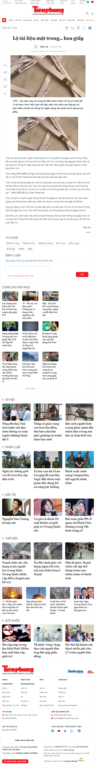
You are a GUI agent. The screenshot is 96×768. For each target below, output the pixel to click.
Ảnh (41, 680)
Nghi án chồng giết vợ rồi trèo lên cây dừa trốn (15, 475)
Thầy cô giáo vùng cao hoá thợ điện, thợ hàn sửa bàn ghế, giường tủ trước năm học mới (48, 431)
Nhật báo (25, 680)
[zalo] (73, 731)
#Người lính (29, 243)
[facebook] (87, 2)
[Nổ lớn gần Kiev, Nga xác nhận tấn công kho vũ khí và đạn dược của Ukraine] (12, 593)
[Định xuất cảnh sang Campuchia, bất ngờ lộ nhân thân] (79, 459)
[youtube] (92, 2)
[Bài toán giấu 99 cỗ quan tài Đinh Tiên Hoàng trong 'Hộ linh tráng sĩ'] (79, 507)
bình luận (84, 27)
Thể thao (80, 20)
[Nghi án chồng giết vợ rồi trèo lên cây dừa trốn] (16, 459)
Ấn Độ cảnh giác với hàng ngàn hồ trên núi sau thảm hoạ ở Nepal (47, 568)
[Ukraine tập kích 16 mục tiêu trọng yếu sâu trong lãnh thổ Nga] (30, 356)
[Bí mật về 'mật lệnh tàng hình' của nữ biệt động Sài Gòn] (50, 326)
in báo (78, 27)
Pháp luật (71, 20)
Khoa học (24, 701)
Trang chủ (4, 20)
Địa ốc (36, 20)
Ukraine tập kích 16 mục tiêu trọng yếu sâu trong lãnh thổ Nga (30, 369)
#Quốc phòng (45, 243)
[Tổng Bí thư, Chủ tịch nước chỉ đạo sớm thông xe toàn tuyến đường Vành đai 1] (16, 412)
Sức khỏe (45, 20)
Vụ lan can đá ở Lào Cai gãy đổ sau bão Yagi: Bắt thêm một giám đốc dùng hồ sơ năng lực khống (47, 479)
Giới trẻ (62, 20)
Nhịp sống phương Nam (67, 705)
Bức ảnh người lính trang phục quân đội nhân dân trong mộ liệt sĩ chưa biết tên (79, 429)
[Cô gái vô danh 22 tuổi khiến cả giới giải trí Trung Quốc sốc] (48, 507)
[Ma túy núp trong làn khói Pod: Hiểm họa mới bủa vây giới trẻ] (16, 633)
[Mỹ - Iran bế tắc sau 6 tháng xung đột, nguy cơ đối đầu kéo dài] (50, 296)
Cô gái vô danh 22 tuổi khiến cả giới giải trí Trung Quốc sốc (47, 525)
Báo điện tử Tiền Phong (48, 10)
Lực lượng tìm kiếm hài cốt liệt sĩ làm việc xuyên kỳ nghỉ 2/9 (9, 309)
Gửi (82, 274)
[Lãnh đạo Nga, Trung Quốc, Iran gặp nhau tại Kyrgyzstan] (84, 593)
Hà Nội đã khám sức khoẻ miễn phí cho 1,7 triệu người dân (79, 648)
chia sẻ (66, 27)
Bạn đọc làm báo (16, 761)
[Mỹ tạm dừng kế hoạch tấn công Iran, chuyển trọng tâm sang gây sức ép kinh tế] (50, 356)
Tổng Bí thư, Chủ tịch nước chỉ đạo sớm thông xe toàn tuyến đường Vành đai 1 (15, 431)
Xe (22, 697)
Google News (89, 27)
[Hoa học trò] (91, 672)
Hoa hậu (43, 701)
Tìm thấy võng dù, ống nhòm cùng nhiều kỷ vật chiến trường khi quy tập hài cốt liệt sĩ (10, 372)
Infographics (27, 684)
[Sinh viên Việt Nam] (76, 672)
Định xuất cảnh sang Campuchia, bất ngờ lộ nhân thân (77, 477)
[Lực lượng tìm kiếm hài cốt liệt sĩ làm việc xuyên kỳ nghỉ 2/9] (10, 296)
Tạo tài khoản (27, 260)
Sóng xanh (27, 20)
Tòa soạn (7, 712)
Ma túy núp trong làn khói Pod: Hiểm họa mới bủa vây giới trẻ (15, 650)
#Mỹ (30, 248)
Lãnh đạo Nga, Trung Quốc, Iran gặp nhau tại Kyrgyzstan (83, 606)
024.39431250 (11, 718)
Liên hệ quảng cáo (60, 712)
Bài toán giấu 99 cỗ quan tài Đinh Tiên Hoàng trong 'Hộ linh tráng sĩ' (78, 525)
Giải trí (10, 494)
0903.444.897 (11, 730)
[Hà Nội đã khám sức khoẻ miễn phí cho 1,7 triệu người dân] (79, 633)
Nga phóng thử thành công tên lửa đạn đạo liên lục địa (36, 606)
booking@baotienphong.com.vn (66, 718)
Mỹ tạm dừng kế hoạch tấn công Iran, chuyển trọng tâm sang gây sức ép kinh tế (49, 371)
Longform (7, 684)
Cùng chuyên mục (16, 287)
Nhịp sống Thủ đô (47, 705)
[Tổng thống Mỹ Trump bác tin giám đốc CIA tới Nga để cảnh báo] (10, 326)
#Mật (21, 248)
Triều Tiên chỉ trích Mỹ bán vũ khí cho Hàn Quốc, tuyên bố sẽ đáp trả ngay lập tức (30, 341)
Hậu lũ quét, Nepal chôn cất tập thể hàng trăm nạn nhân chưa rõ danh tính (78, 570)
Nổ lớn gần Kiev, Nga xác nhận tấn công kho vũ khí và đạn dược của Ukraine (12, 607)
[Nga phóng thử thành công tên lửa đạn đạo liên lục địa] (36, 593)
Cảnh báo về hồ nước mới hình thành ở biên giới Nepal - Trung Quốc (59, 607)
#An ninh (60, 243)
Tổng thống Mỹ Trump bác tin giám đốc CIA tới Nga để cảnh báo (10, 339)
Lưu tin (5, 79)
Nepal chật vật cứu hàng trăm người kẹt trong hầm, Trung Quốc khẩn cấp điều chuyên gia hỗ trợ (16, 572)
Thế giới (54, 20)
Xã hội (11, 20)
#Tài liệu (11, 248)
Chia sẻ (5, 72)
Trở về (5, 93)
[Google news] (80, 731)
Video (5, 680)
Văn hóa (43, 697)
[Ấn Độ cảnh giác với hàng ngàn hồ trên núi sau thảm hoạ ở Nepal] (48, 551)
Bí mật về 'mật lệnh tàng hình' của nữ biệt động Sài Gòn (50, 338)
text (72, 27)
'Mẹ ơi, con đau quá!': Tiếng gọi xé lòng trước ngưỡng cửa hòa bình (30, 310)
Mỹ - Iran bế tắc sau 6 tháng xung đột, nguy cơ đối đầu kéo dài (50, 309)
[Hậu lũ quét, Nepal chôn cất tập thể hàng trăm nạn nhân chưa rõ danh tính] (79, 551)
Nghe (5, 65)
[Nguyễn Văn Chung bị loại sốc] (16, 507)
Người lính (90, 20)
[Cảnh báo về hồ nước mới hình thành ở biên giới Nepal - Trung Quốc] (60, 593)
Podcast (62, 680)
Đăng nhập (10, 260)
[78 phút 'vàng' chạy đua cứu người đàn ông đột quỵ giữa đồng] (48, 633)
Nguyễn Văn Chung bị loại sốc (15, 521)
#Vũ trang (74, 243)
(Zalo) (69, 715)
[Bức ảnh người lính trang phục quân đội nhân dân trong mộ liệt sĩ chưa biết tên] (79, 412)
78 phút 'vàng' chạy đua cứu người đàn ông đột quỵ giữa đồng (47, 650)
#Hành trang (13, 243)
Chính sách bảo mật (24, 740)
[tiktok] (66, 730)
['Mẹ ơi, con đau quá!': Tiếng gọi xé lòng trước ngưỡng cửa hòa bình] (30, 296)
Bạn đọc (61, 701)
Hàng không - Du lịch (10, 705)
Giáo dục (5, 701)
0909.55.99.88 (60, 715)
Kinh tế (18, 20)
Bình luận (5, 86)
